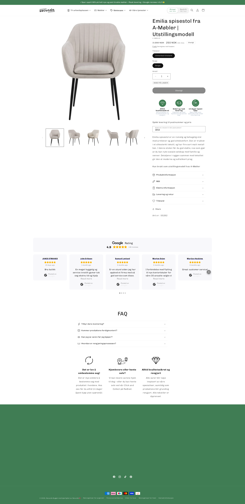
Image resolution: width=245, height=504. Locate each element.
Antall (154, 71)
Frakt (154, 46)
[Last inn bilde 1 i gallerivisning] (55, 138)
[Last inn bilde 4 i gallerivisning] (113, 138)
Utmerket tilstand (165, 56)
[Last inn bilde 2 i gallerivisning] (74, 138)
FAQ (97, 421)
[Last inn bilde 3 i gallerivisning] (93, 138)
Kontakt (98, 444)
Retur (97, 426)
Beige (159, 66)
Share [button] (158, 209)
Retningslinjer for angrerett (93, 498)
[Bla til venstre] (42, 137)
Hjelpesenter (101, 439)
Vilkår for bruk (130, 498)
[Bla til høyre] (144, 137)
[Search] (202, 129)
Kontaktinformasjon (166, 498)
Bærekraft (100, 435)
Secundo (49, 498)
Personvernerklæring (114, 498)
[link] (89, 375)
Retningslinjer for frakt (147, 498)
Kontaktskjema (75, 456)
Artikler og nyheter (104, 448)
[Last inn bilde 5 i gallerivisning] (132, 138)
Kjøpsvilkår (100, 430)
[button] (192, 10)
